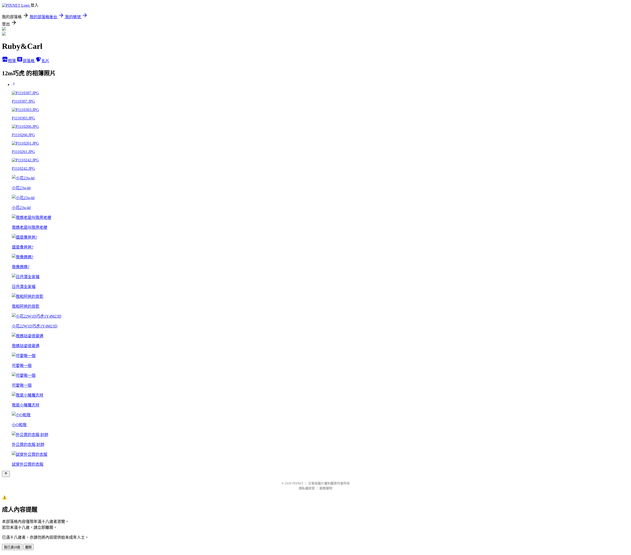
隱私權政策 (307, 488)
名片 (45, 61)
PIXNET (297, 483)
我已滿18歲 (12, 547)
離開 (28, 547)
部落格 (29, 61)
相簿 (12, 61)
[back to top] (6, 474)
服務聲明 (325, 488)
